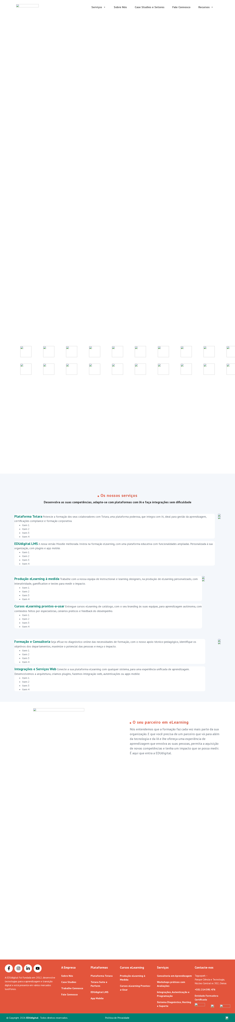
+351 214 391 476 (205, 989)
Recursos (204, 7)
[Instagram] (18, 968)
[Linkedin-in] (28, 968)
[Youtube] (38, 968)
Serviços (96, 7)
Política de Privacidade (117, 1017)
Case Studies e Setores (149, 7)
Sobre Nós (120, 7)
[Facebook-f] (9, 968)
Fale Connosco (181, 7)
